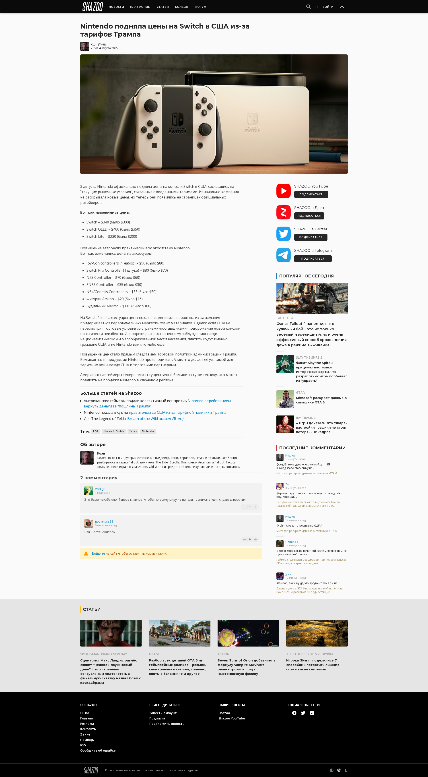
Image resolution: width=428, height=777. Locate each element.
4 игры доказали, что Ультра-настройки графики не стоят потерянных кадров (321, 427)
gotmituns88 (104, 521)
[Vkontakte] (312, 713)
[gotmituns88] (88, 523)
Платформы (140, 7)
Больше (181, 7)
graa (288, 574)
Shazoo (224, 713)
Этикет (86, 734)
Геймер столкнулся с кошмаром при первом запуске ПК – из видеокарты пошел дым (311, 561)
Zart (288, 484)
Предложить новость (166, 723)
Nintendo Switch (114, 431)
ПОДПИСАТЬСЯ (311, 194)
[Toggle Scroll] (342, 7)
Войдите (98, 553)
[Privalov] (280, 457)
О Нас (84, 713)
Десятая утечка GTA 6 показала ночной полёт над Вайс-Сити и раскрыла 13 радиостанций (309, 590)
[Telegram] (294, 713)
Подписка (157, 718)
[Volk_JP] (88, 490)
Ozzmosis (291, 542)
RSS (83, 745)
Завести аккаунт (163, 713)
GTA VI (301, 392)
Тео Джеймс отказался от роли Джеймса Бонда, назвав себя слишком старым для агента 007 (308, 504)
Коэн (94, 44)
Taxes (133, 431)
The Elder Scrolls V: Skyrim (309, 654)
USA (95, 431)
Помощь (87, 740)
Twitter (103, 44)
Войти (328, 7)
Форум (200, 7)
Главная (87, 718)
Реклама (87, 723)
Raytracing (306, 417)
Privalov (290, 455)
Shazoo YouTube (231, 718)
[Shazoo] (92, 6)
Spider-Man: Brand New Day (103, 654)
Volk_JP (100, 489)
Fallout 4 (284, 318)
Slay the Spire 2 (309, 357)
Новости (116, 7)
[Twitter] (303, 713)
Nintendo (148, 431)
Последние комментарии (312, 448)
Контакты (88, 729)
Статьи (163, 7)
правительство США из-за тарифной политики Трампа (177, 412)
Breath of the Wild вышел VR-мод (156, 418)
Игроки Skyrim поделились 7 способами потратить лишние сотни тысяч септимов (313, 664)
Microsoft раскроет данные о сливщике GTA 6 (306, 473)
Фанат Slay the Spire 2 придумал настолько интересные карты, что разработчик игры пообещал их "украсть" (321, 372)
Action (224, 654)
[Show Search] (309, 6)
